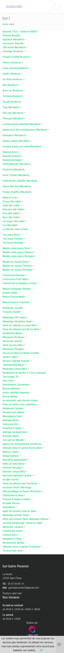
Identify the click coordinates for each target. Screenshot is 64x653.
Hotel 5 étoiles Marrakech (15, 175)
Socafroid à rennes (12, 428)
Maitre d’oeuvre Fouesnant (16, 302)
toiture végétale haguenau (15, 392)
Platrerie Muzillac (11, 35)
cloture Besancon (11, 73)
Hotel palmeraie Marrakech (16, 164)
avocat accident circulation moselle (20, 353)
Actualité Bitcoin (11, 503)
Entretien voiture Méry (13, 471)
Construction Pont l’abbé (15, 279)
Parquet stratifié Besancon (16, 56)
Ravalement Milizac (12, 333)
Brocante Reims (10, 436)
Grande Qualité (9, 292)
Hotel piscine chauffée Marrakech (19, 180)
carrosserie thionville (13, 43)
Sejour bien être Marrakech (16, 186)
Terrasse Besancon (12, 96)
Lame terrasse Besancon (15, 68)
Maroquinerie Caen (11, 416)
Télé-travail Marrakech (13, 47)
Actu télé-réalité (10, 213)
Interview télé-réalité (13, 209)
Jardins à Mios (9, 357)
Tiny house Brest (11, 234)
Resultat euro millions (13, 412)
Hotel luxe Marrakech (13, 169)
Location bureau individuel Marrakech (21, 124)
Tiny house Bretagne (12, 242)
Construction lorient (12, 530)
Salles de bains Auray (13, 463)
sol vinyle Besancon (12, 79)
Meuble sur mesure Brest (15, 261)
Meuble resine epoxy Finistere (17, 252)
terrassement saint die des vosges (20, 400)
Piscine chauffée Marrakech (16, 192)
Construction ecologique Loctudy (19, 283)
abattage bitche (10, 420)
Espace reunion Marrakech (16, 140)
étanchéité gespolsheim (14, 459)
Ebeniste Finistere (11, 156)
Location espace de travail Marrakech (21, 146)
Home (5, 24)
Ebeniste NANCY (29, 31)
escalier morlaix (10, 479)
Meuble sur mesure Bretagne (17, 269)
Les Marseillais (10, 225)
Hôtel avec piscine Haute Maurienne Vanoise (25, 519)
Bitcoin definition (11, 388)
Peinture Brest (9, 534)
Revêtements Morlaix (13, 542)
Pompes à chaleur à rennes (16, 499)
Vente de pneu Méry (12, 345)
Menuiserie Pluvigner (13, 349)
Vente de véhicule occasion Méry (19, 325)
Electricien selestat (12, 341)
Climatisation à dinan (12, 495)
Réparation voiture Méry (14, 368)
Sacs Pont (8, 380)
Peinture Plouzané (11, 467)
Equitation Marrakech (13, 39)
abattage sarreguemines (14, 432)
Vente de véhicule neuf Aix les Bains (20, 329)
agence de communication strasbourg (21, 443)
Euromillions (8, 507)
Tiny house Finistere (12, 238)
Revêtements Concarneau (15, 384)
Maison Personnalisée (13, 296)
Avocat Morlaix (10, 396)
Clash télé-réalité (11, 205)
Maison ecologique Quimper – (17, 288)
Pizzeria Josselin (11, 311)
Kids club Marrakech (12, 112)
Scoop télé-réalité (11, 201)
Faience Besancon (11, 62)
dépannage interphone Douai (17, 321)
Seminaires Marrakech (13, 135)
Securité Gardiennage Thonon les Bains (22, 523)
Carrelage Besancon (12, 51)
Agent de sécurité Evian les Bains (19, 511)
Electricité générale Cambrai (17, 475)
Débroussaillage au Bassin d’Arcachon (21, 491)
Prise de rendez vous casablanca (19, 404)
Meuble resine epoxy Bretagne (18, 256)
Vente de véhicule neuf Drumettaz (20, 483)
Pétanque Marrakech (13, 118)
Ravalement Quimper (13, 408)
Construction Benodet (13, 275)
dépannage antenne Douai (15, 515)
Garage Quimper (10, 455)
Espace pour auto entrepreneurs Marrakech (24, 129)
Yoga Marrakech (10, 107)
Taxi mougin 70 (10, 376)
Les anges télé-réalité (13, 221)
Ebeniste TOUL (10, 31)
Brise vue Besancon (12, 90)
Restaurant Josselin (12, 307)
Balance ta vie (9, 197)
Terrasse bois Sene (12, 550)
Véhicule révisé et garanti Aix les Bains (22, 447)
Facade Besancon (11, 101)
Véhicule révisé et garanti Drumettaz (21, 546)
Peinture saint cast (12, 593)
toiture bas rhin (10, 424)
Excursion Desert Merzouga (16, 487)
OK (41, 650)
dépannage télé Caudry (14, 317)
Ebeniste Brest (10, 152)
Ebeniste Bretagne (11, 160)
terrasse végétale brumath (16, 360)
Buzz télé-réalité (11, 217)
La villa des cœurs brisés (15, 229)
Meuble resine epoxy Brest (16, 248)
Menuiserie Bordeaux (13, 337)
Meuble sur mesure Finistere (17, 265)
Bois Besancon (10, 84)
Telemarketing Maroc (13, 364)
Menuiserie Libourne (12, 526)
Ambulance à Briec (12, 538)
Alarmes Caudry (10, 451)
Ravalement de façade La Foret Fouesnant (24, 372)
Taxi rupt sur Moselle (13, 440)
